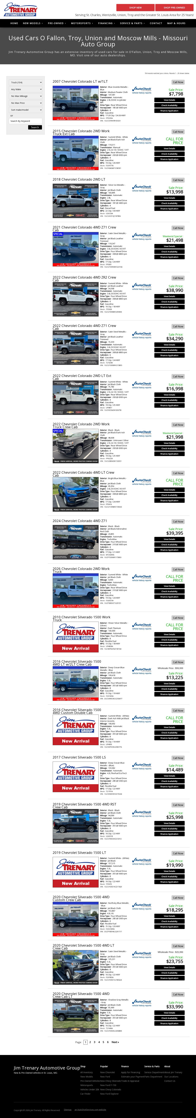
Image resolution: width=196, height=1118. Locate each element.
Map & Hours (176, 23)
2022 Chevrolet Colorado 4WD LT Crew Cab (83, 474)
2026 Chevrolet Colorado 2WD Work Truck (81, 570)
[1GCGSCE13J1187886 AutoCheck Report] (141, 188)
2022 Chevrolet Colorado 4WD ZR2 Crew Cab (84, 278)
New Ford (105, 1076)
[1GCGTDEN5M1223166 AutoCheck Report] (141, 236)
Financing (105, 23)
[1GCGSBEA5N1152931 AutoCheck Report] (141, 433)
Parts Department (153, 1076)
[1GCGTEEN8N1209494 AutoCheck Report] (141, 286)
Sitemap (68, 1109)
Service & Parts (131, 23)
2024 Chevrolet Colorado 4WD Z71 (80, 520)
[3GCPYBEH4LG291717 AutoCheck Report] (141, 906)
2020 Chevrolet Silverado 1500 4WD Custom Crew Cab (81, 898)
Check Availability (169, 105)
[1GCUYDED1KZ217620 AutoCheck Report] (141, 861)
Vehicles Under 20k (89, 1089)
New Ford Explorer (109, 1093)
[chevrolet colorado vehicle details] (75, 103)
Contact (156, 23)
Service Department (154, 1072)
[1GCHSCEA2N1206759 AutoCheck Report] (141, 385)
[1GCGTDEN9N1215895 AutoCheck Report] (141, 335)
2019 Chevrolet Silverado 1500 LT (79, 852)
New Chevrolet (107, 1072)
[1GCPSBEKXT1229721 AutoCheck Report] (141, 578)
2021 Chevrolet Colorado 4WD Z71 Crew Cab (84, 228)
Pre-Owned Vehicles (90, 1080)
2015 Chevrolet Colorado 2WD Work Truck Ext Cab (81, 132)
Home (14, 23)
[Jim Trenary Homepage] (20, 9)
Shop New (135, 7)
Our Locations (171, 1076)
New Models (32, 23)
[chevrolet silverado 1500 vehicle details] (75, 637)
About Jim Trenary (173, 1072)
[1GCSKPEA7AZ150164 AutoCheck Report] (141, 626)
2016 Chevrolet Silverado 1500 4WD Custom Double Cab (77, 711)
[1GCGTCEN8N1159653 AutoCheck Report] (141, 481)
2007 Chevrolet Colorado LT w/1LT (80, 81)
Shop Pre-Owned (174, 7)
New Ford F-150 (108, 1085)
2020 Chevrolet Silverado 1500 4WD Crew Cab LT (81, 995)
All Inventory (86, 1072)
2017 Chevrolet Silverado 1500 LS (79, 757)
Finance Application (169, 110)
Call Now (178, 82)
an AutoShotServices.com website (90, 1109)
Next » (115, 1042)
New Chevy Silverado (110, 1080)
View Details (169, 100)
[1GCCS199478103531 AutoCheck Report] (141, 90)
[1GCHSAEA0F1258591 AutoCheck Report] (141, 140)
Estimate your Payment (132, 1076)
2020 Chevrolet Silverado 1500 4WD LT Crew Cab (83, 946)
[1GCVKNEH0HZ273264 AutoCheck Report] (141, 766)
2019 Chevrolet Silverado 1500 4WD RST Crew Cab (84, 805)
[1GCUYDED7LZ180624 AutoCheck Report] (141, 954)
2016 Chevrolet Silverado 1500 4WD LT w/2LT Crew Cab (77, 663)
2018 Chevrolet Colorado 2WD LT (79, 179)
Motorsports (81, 23)
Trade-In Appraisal (130, 1080)
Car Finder (85, 1093)
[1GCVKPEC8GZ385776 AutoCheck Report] (141, 719)
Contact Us (169, 1080)
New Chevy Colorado (110, 1089)
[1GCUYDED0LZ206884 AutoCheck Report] (141, 1003)
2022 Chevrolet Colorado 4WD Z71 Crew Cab (84, 327)
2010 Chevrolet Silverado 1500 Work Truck (81, 618)
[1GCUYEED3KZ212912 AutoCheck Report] (141, 813)
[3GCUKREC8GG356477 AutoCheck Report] (141, 670)
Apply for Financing (130, 1072)
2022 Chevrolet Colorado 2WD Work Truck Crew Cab (81, 425)
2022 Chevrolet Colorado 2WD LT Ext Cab (82, 377)
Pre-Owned (56, 23)
